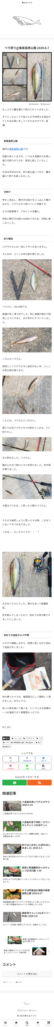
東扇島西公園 (16, 149)
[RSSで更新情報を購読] (39, 782)
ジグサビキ (29, 738)
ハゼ (40, 738)
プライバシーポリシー (27, 1010)
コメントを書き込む (27, 974)
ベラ (7, 742)
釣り (7, 738)
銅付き (8, 746)
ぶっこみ (17, 738)
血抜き (30, 742)
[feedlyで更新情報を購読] (14, 782)
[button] (43, 767)
